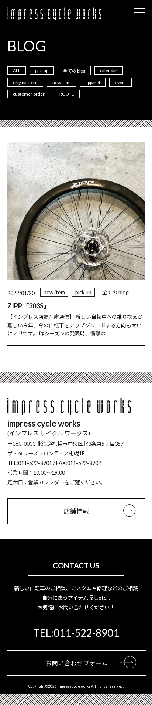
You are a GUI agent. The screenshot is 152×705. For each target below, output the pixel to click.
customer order (29, 94)
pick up (41, 70)
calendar (108, 70)
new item (61, 82)
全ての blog (74, 71)
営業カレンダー (46, 482)
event (120, 82)
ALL (16, 70)
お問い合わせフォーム (76, 663)
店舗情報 (76, 511)
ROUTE (66, 94)
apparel (93, 82)
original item (25, 82)
